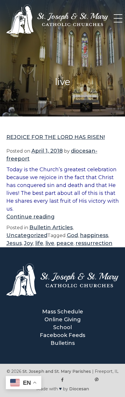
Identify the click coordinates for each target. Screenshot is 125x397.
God (72, 235)
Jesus (14, 243)
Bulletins (63, 343)
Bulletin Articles (51, 227)
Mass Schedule (62, 311)
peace (65, 243)
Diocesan (79, 388)
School (62, 327)
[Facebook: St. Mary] (62, 380)
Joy (28, 243)
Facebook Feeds (62, 335)
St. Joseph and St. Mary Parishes (56, 371)
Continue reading (30, 217)
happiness (94, 235)
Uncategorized (26, 235)
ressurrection (94, 243)
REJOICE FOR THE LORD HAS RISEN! (55, 137)
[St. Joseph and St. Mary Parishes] (57, 32)
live (49, 243)
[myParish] (96, 380)
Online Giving (62, 319)
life (39, 243)
